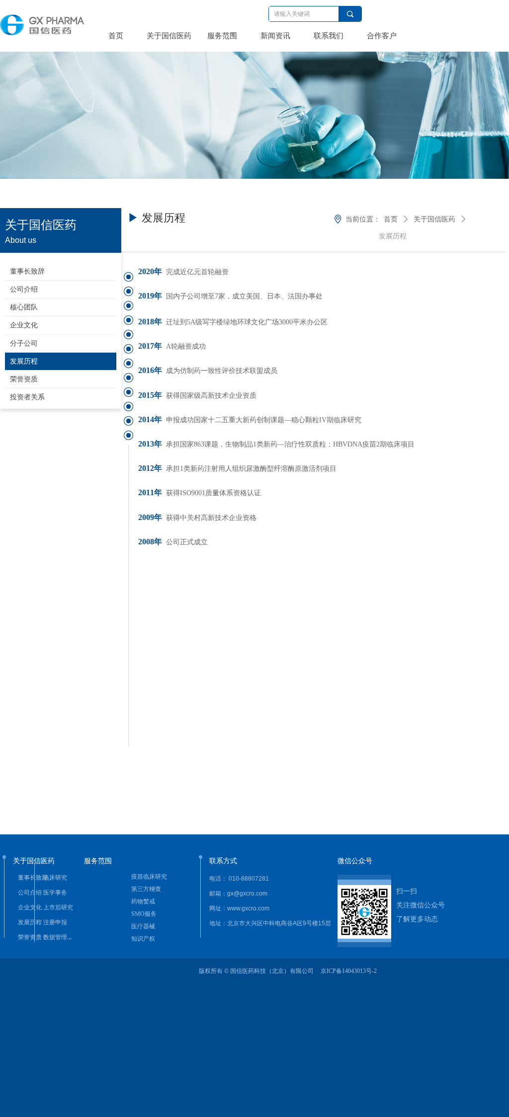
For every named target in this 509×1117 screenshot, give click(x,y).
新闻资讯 (275, 36)
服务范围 (222, 36)
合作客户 (382, 36)
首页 (115, 36)
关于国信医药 (169, 36)
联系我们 (328, 36)
